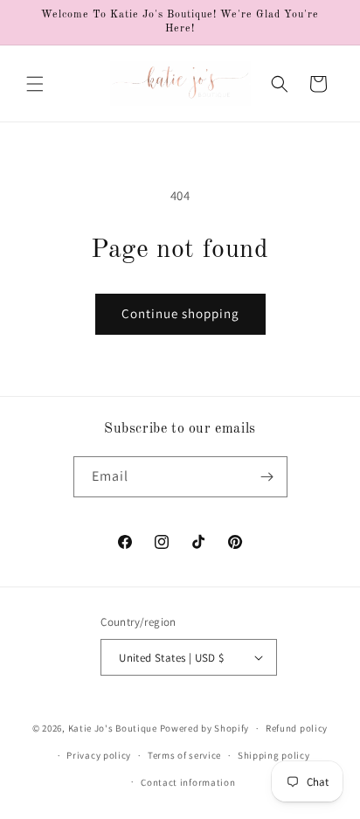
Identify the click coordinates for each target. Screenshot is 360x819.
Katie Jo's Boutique (112, 728)
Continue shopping (180, 313)
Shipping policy (274, 755)
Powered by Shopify (205, 728)
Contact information (188, 782)
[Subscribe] (267, 476)
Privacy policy (98, 755)
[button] (35, 84)
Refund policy (297, 728)
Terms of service (184, 755)
